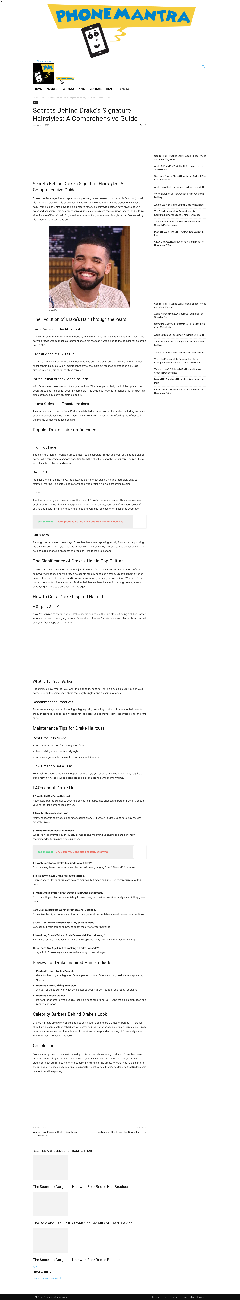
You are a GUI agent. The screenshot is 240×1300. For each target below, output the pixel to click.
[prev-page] (34, 1266)
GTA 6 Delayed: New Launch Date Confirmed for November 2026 (179, 244)
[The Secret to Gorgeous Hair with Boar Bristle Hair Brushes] (89, 1167)
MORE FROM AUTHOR (76, 1151)
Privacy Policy (188, 1297)
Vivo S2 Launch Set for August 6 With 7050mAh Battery (179, 196)
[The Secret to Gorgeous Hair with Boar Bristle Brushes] (89, 1240)
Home (38, 88)
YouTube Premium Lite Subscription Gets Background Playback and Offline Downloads (177, 213)
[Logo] (44, 83)
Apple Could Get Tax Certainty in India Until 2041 (179, 187)
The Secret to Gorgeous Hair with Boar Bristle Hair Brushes (80, 1187)
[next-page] (36, 1266)
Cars (82, 88)
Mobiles (52, 88)
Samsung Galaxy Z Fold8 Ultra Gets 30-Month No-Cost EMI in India (180, 178)
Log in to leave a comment (47, 1278)
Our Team (155, 1297)
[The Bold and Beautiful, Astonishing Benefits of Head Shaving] (89, 1204)
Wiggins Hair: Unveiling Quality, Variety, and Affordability (55, 1134)
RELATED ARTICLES (47, 1151)
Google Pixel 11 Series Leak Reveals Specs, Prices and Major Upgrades (180, 158)
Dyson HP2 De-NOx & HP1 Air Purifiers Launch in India (179, 233)
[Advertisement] (89, 153)
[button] (203, 67)
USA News (96, 88)
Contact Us (202, 1297)
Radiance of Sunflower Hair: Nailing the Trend (122, 1132)
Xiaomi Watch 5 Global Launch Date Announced (179, 204)
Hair (43, 97)
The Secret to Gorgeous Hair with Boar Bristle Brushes (76, 1260)
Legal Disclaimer (171, 1297)
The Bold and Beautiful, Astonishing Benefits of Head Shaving (83, 1223)
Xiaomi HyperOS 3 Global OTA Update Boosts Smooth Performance (177, 223)
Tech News (68, 88)
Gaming (125, 88)
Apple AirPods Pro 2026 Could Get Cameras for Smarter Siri (178, 168)
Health (110, 88)
